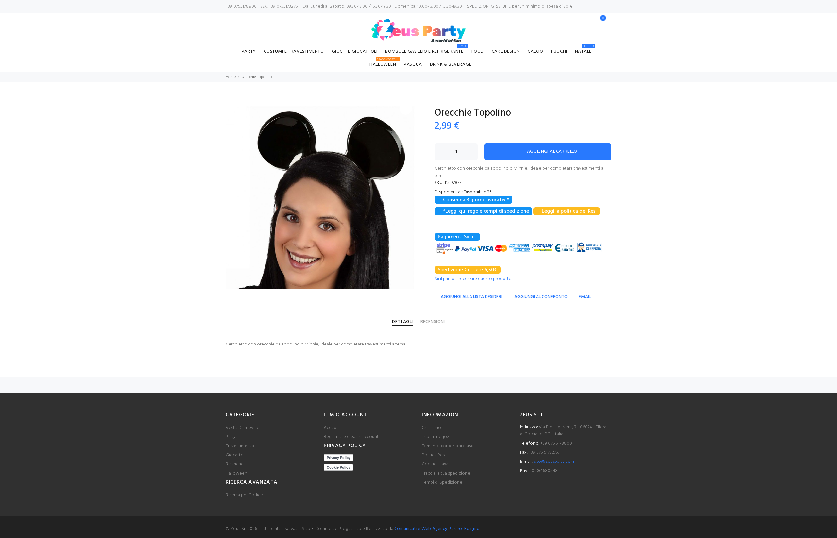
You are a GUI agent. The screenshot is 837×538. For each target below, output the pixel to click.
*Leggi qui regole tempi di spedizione (486, 211)
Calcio (535, 51)
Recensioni (432, 322)
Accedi (330, 427)
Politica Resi (434, 455)
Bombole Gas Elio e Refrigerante (425, 50)
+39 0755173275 (283, 6)
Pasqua (413, 64)
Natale (584, 50)
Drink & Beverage (450, 64)
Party (249, 51)
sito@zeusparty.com (554, 461)
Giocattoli (236, 455)
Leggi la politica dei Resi (569, 211)
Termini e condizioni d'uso (448, 446)
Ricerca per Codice (244, 495)
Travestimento (240, 446)
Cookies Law (435, 464)
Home (231, 77)
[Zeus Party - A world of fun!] (418, 30)
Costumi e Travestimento (294, 51)
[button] (406, 108)
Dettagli (402, 322)
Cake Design (506, 51)
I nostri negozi (436, 437)
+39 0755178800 (241, 6)
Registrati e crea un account (351, 437)
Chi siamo (431, 427)
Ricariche (235, 464)
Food (477, 51)
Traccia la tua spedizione (446, 473)
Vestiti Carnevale (242, 427)
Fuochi (559, 51)
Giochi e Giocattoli (355, 51)
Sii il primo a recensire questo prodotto (473, 279)
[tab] (402, 322)
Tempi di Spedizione (442, 482)
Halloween (384, 63)
